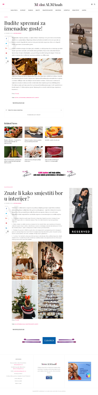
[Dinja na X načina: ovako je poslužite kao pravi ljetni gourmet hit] (34, 132)
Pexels (17, 93)
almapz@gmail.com (18, 364)
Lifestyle (67, 10)
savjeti (36, 324)
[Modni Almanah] (49, 4)
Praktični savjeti (48, 10)
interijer (19, 324)
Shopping (58, 10)
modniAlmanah (17, 33)
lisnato (37, 97)
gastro (16, 97)
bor (16, 324)
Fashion (30, 10)
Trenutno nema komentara (15, 110)
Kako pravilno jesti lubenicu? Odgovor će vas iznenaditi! (52, 160)
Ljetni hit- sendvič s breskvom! (52, 140)
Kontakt (22, 10)
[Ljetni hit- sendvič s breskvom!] (54, 132)
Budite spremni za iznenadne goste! (24, 25)
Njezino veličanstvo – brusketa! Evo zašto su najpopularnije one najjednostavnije (12, 141)
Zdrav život (75, 10)
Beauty (38, 10)
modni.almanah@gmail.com (20, 371)
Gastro (84, 10)
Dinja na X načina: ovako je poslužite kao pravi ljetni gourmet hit (33, 140)
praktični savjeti (29, 324)
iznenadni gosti (30, 97)
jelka (23, 324)
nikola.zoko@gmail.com (18, 368)
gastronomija (22, 97)
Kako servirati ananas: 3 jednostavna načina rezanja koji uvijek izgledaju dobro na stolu (12, 161)
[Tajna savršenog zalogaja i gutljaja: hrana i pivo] (34, 152)
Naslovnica (14, 10)
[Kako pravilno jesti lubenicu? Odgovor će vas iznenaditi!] (54, 152)
